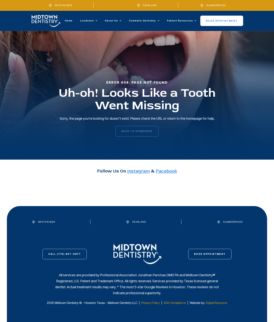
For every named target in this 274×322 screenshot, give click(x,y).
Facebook (166, 171)
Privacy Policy (150, 303)
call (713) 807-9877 (64, 254)
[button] (88, 21)
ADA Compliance (175, 303)
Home (69, 20)
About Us (111, 20)
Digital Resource (216, 303)
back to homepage (136, 131)
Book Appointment (221, 20)
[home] (46, 21)
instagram (138, 171)
